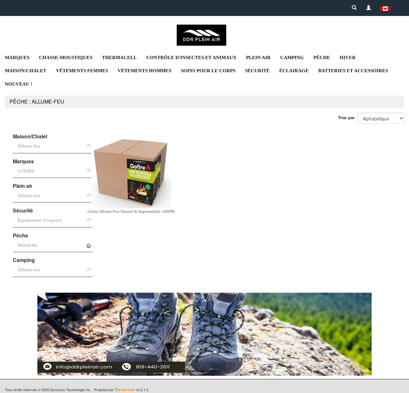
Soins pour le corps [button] (208, 70)
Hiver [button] (348, 57)
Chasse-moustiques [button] (65, 57)
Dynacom (125, 389)
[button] (385, 8)
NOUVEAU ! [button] (18, 84)
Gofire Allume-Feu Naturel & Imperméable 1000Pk (131, 211)
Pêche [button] (321, 57)
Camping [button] (292, 57)
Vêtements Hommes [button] (144, 70)
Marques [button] (17, 57)
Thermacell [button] (119, 57)
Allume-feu (29, 146)
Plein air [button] (258, 57)
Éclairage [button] (294, 70)
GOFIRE (26, 170)
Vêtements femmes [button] (82, 70)
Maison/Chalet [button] (25, 70)
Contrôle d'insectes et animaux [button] (191, 57)
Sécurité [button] (257, 70)
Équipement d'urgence (40, 220)
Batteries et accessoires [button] (353, 70)
